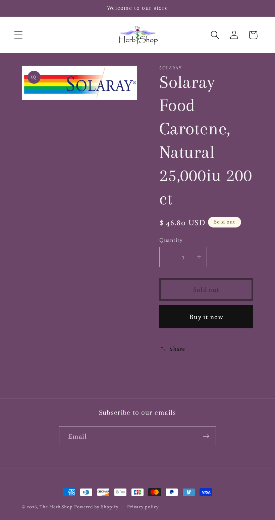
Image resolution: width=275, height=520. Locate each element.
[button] (18, 35)
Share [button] (177, 348)
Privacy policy (143, 506)
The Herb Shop (56, 506)
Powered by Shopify (96, 506)
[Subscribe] (206, 436)
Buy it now (206, 316)
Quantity (170, 240)
